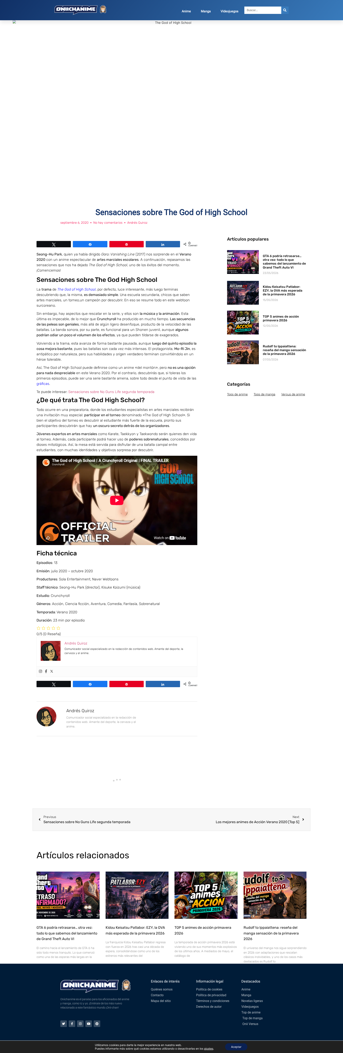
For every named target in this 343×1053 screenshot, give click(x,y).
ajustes (208, 1048)
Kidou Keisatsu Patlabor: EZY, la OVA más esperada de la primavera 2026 (282, 290)
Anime (186, 11)
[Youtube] (88, 1023)
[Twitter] (51, 672)
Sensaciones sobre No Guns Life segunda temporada (111, 392)
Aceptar (236, 1046)
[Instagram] (40, 672)
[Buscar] (285, 10)
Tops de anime (237, 394)
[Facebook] (46, 672)
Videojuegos (229, 11)
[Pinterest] (97, 1023)
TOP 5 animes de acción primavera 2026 (281, 318)
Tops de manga (264, 394)
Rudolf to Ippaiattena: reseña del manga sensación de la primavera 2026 (284, 350)
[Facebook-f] (72, 1023)
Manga (206, 11)
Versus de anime (293, 394)
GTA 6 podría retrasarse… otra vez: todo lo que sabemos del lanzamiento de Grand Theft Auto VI (284, 261)
